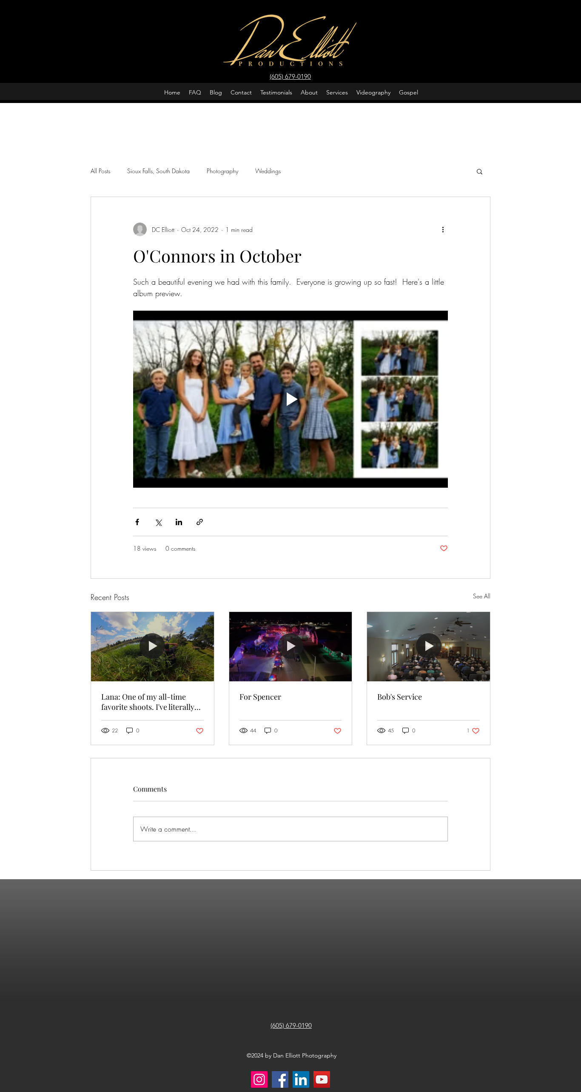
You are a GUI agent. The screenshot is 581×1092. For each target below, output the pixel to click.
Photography (222, 171)
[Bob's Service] (428, 646)
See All (481, 596)
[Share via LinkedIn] (179, 522)
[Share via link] (200, 522)
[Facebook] (280, 1079)
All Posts (100, 171)
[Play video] (290, 399)
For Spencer (260, 697)
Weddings (268, 171)
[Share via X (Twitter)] (158, 522)
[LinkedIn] (301, 1079)
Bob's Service (399, 697)
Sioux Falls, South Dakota (158, 171)
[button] (480, 171)
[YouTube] (321, 1079)
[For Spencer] (290, 646)
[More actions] (443, 229)
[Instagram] (259, 1079)
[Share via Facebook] (137, 522)
